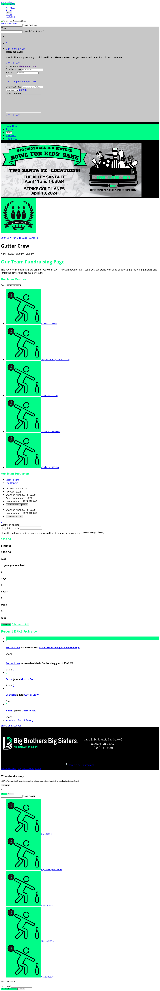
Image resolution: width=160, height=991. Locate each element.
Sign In (23, 89)
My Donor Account (28, 66)
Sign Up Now (13, 62)
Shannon (11, 694)
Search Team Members (31, 796)
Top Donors (12, 483)
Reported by (5, 986)
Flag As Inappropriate (29, 768)
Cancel (10, 794)
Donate (9, 12)
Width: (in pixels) (10, 524)
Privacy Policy (8, 768)
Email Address (13, 69)
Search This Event (30, 25)
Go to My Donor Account (9, 23)
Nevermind (5, 785)
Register (9, 10)
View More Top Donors (14, 516)
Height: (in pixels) (10, 528)
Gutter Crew (13, 647)
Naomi (9, 710)
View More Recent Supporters (17, 505)
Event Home (10, 8)
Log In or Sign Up (8, 4)
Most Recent (12, 479)
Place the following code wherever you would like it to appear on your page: (41, 533)
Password (11, 72)
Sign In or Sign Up (15, 48)
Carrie (9, 679)
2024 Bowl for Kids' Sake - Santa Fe (19, 237)
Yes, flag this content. (9, 989)
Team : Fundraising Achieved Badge (59, 647)
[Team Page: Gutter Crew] (18, 232)
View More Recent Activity (19, 720)
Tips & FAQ (10, 17)
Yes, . (4, 794)
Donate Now (6, 624)
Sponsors (9, 15)
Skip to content (6, 2)
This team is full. (20, 624)
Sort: (3, 285)
